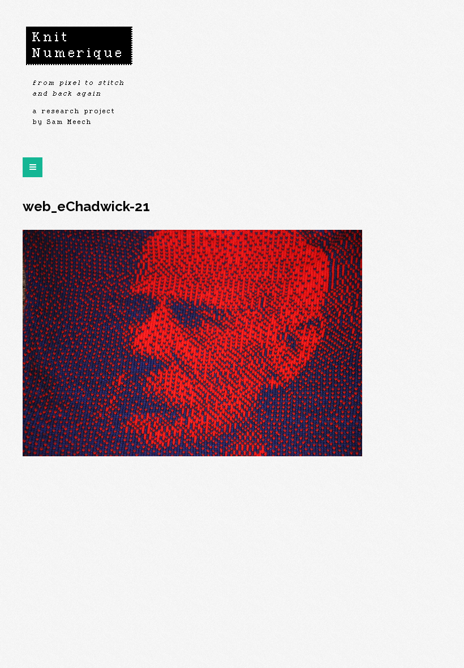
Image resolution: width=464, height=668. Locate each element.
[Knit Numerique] (79, 79)
